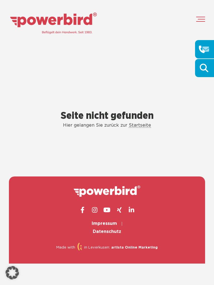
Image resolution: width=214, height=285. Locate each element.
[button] (12, 273)
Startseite (140, 125)
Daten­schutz (107, 232)
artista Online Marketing (134, 247)
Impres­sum (104, 224)
